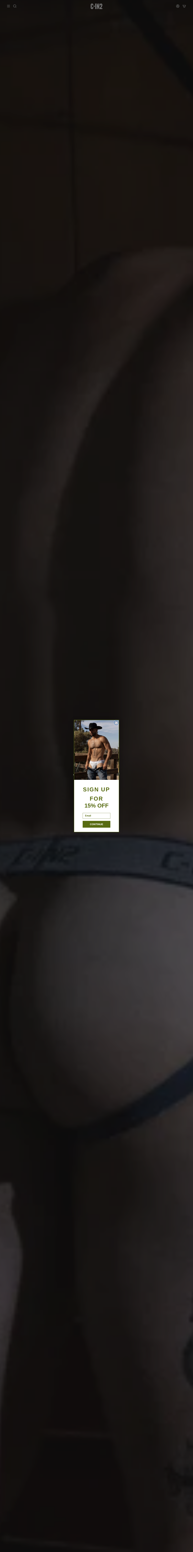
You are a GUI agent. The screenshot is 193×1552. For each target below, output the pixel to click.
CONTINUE (96, 824)
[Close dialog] (116, 722)
